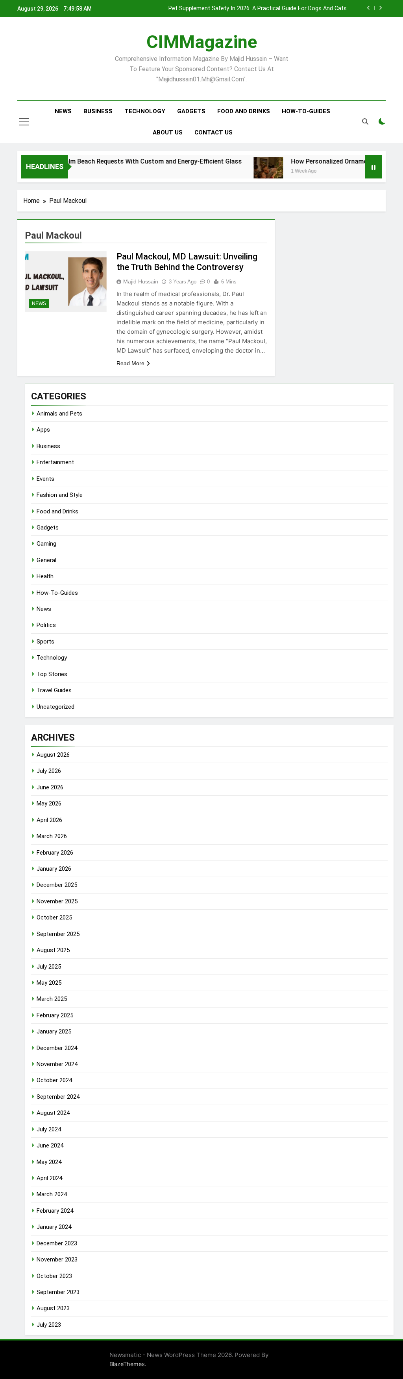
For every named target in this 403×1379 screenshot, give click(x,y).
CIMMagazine (201, 41)
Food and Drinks (243, 111)
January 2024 (54, 1226)
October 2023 (54, 1276)
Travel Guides (54, 690)
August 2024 (53, 1112)
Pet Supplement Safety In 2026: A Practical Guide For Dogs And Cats (257, 9)
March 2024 (52, 1194)
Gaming (46, 543)
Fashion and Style (60, 494)
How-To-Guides (306, 111)
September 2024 (58, 1096)
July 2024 (49, 1129)
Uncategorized (55, 706)
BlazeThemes (127, 1364)
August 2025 (53, 950)
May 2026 (49, 803)
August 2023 (53, 1308)
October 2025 (54, 917)
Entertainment (55, 462)
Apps (43, 429)
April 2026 (49, 820)
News (63, 111)
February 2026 (55, 852)
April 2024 (49, 1178)
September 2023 (58, 1292)
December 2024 (57, 1048)
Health (45, 576)
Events (45, 478)
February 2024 (55, 1210)
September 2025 (58, 934)
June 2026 (50, 787)
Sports (45, 641)
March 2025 (52, 998)
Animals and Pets (59, 413)
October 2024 (54, 1080)
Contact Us (213, 132)
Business (98, 111)
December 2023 (57, 1243)
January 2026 (54, 868)
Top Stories (52, 674)
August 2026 (53, 754)
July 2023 (49, 1324)
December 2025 (57, 884)
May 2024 (49, 1162)
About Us (168, 132)
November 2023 (57, 1259)
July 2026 (49, 770)
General (46, 560)
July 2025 (49, 966)
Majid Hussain (140, 281)
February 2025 (55, 1015)
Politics (46, 625)
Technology (144, 111)
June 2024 (50, 1145)
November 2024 (57, 1064)
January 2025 (54, 1031)
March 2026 (52, 836)
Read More (130, 363)
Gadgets (191, 111)
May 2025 (49, 982)
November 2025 (57, 901)
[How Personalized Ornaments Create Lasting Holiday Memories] (253, 171)
